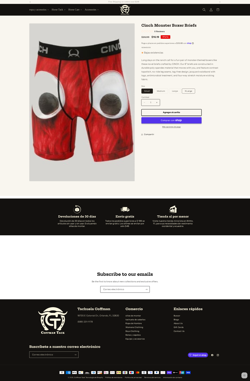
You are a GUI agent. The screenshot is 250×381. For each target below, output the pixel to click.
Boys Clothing (132, 331)
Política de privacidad (133, 377)
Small (147, 91)
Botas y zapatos (133, 335)
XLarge (188, 91)
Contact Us (179, 331)
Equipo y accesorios (135, 339)
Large (176, 92)
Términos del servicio (152, 377)
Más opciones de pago (171, 127)
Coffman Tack (79, 377)
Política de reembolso (113, 377)
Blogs (176, 319)
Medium (162, 92)
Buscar (177, 316)
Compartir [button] (149, 134)
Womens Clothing (134, 327)
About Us (178, 323)
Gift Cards (179, 327)
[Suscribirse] (146, 289)
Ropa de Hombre (134, 323)
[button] (39, 9)
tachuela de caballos (135, 319)
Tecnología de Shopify (94, 377)
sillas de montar (133, 316)
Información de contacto (172, 377)
